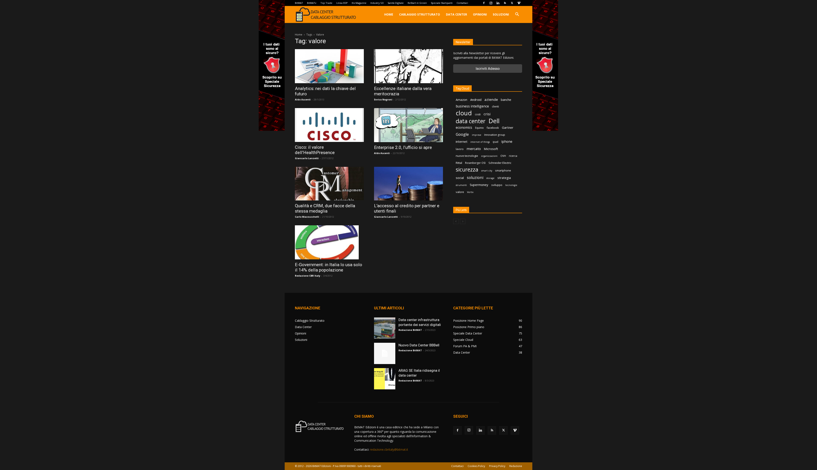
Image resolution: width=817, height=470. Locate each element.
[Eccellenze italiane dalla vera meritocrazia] (408, 66)
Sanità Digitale (396, 2)
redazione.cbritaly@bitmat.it (389, 449)
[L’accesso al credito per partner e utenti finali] (408, 184)
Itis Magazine (359, 2)
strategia (504, 178)
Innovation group (494, 135)
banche (506, 99)
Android (475, 99)
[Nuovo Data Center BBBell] (384, 353)
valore (460, 192)
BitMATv (311, 2)
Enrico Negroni (383, 99)
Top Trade (326, 2)
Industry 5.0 (377, 2)
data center (471, 121)
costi (478, 114)
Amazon (461, 100)
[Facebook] (484, 3)
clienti (495, 106)
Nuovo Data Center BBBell (419, 345)
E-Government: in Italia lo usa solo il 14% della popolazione (328, 267)
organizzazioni (489, 155)
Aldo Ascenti (303, 99)
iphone (506, 141)
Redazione (515, 466)
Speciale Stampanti (442, 2)
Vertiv (470, 192)
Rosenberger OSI (475, 163)
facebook (493, 128)
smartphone (503, 170)
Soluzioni (501, 14)
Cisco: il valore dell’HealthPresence (315, 150)
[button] (517, 15)
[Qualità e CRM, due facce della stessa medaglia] (329, 184)
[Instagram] (491, 3)
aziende (491, 99)
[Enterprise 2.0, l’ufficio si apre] (408, 125)
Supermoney (479, 185)
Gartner (507, 127)
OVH (503, 156)
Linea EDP (342, 2)
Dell (494, 121)
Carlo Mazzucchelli (307, 216)
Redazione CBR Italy (307, 275)
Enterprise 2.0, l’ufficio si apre (403, 147)
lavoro (460, 149)
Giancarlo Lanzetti (307, 158)
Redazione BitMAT (410, 329)
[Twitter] (512, 3)
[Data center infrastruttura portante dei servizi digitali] (384, 328)
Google (462, 134)
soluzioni (475, 177)
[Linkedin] (498, 3)
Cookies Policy (476, 466)
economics (464, 127)
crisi (487, 114)
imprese (476, 134)
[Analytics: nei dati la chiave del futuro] (329, 66)
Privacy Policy (497, 466)
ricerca (513, 156)
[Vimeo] (519, 3)
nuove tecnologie (467, 156)
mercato (474, 148)
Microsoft (491, 149)
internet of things (480, 141)
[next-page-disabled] (462, 221)
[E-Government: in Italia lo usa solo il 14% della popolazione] (329, 242)
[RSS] (505, 3)
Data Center (456, 14)
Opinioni (480, 14)
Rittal (459, 163)
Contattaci (462, 2)
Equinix (479, 128)
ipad (495, 142)
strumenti (461, 185)
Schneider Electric (499, 163)
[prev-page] (455, 221)
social (460, 178)
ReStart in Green (417, 2)
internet (461, 141)
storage (490, 178)
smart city (486, 170)
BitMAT (299, 2)
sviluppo (496, 185)
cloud (464, 113)
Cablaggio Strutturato (419, 14)
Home (388, 14)
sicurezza (467, 169)
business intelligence (472, 106)
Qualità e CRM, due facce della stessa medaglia (325, 208)
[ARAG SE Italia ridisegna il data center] (384, 378)
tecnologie (511, 185)
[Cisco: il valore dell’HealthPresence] (329, 125)
